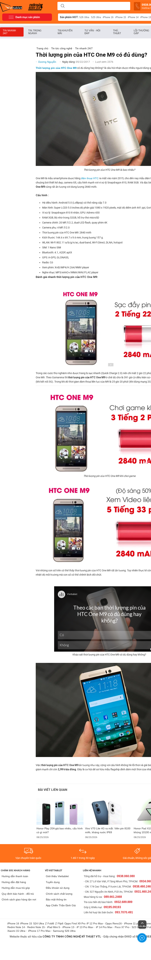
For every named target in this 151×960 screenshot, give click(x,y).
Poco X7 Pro (122, 927)
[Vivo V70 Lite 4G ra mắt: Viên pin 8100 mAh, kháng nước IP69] (108, 811)
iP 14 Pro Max (104, 927)
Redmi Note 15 (36, 927)
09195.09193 (112, 907)
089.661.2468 (113, 896)
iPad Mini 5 (53, 927)
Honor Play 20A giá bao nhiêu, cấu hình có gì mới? (59, 830)
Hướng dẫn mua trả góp (16, 887)
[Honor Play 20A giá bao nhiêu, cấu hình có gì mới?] (60, 811)
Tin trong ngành (34, 32)
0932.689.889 (123, 902)
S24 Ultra (38, 923)
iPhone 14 (133, 17)
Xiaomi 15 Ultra (16, 930)
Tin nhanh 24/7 (9, 32)
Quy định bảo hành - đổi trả (18, 893)
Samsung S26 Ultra (64, 930)
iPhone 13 (68, 927)
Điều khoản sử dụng (57, 887)
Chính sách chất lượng (59, 893)
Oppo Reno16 (113, 923)
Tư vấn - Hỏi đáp (92, 32)
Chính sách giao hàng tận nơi (19, 899)
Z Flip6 (59, 923)
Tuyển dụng (53, 882)
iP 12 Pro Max (95, 923)
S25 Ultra (96, 17)
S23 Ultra (137, 927)
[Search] (62, 6)
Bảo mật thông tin (56, 899)
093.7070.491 (124, 912)
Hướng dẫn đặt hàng (14, 882)
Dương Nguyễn (47, 61)
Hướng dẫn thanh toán (15, 876)
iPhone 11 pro (132, 923)
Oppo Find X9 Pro (74, 923)
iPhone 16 (108, 17)
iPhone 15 (120, 17)
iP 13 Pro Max (85, 927)
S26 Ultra (84, 17)
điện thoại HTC (90, 178)
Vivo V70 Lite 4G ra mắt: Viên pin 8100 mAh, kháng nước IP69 (107, 830)
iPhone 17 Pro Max (39, 930)
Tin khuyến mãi (65, 32)
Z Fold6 (49, 923)
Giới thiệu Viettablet (57, 876)
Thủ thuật (117, 32)
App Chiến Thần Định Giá (61, 905)
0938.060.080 (126, 876)
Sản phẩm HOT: (69, 17)
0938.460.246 (142, 886)
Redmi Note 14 (16, 927)
